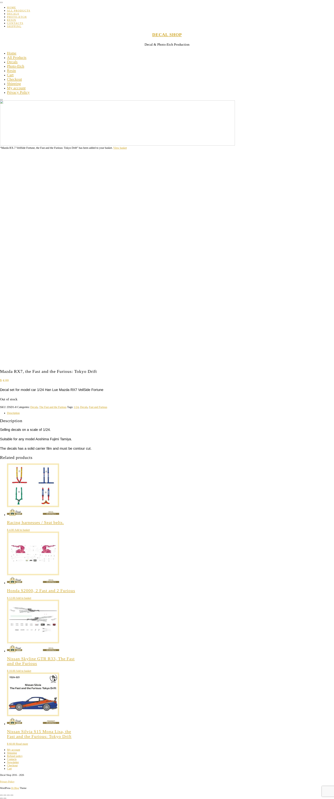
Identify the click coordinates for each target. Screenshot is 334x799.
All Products (18, 10)
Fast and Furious (98, 407)
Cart (10, 75)
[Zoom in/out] (1, 795)
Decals (13, 13)
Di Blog (15, 788)
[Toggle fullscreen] (4, 795)
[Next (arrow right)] (4, 798)
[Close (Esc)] (11, 795)
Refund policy (15, 756)
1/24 (76, 407)
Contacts (15, 23)
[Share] (8, 795)
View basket (120, 147)
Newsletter (13, 762)
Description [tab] (13, 413)
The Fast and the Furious (52, 407)
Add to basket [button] (22, 529)
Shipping (14, 26)
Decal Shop (167, 34)
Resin (11, 20)
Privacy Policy (18, 92)
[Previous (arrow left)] (1, 798)
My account (16, 88)
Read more (22, 743)
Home (11, 7)
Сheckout (14, 79)
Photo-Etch (17, 17)
